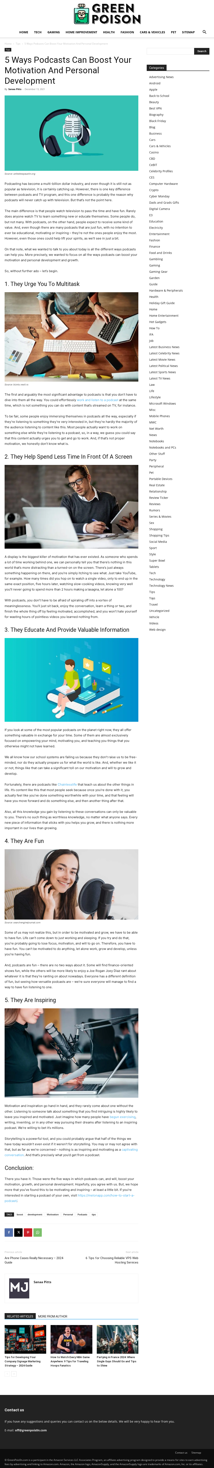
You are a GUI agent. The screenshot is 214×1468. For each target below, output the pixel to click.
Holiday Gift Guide (162, 303)
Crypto (153, 190)
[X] (18, 1232)
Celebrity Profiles (161, 171)
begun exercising (122, 1117)
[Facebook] (9, 1232)
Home (23, 32)
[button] (204, 33)
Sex (151, 523)
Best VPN (155, 108)
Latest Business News (164, 347)
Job (151, 341)
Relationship (158, 491)
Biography (156, 115)
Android (154, 83)
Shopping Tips (159, 535)
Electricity (156, 228)
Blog (152, 127)
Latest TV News (159, 378)
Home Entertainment (163, 316)
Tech (38, 32)
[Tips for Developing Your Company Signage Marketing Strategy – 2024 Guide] (25, 1339)
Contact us (181, 1452)
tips (94, 1214)
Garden (154, 278)
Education (156, 221)
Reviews (154, 504)
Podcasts (82, 1214)
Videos (153, 623)
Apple (153, 89)
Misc (152, 410)
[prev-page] (7, 1374)
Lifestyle (155, 397)
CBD (152, 159)
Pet (173, 32)
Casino (154, 152)
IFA (151, 334)
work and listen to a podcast (97, 400)
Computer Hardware (163, 184)
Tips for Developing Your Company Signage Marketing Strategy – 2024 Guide (23, 1361)
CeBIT (153, 165)
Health (109, 32)
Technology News (161, 586)
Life (151, 391)
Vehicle (154, 617)
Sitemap (188, 32)
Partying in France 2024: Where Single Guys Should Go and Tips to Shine (116, 1361)
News (153, 435)
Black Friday (157, 121)
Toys (152, 598)
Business (155, 133)
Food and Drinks (160, 253)
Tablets (154, 567)
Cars (152, 140)
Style (152, 554)
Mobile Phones (159, 416)
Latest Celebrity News (164, 353)
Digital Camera (159, 209)
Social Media (158, 542)
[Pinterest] (28, 1232)
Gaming (53, 32)
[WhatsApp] (37, 1232)
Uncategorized (159, 611)
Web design (157, 630)
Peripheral (156, 466)
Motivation (53, 1214)
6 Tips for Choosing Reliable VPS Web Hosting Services (112, 1260)
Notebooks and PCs (162, 447)
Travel (153, 604)
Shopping (156, 529)
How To (154, 328)
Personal (68, 1214)
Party (152, 460)
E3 (151, 215)
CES (151, 177)
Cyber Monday (159, 196)
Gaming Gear (158, 272)
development (35, 1214)
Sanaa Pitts (14, 89)
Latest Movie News (162, 360)
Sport (153, 548)
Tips (18, 43)
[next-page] (14, 1374)
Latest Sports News (162, 372)
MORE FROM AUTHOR (52, 1316)
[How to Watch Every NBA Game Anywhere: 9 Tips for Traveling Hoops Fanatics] (71, 1339)
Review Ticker (158, 498)
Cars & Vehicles (152, 32)
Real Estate (157, 485)
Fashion (127, 32)
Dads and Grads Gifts (164, 203)
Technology (157, 579)
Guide (153, 284)
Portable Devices (160, 479)
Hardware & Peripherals (166, 290)
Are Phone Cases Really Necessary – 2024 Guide (34, 1260)
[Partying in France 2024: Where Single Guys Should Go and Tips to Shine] (117, 1339)
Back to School (159, 96)
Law (152, 385)
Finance (154, 246)
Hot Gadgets (157, 322)
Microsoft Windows (162, 403)
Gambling (156, 259)
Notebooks (156, 441)
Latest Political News (163, 366)
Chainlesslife (67, 784)
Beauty (154, 102)
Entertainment (159, 234)
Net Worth (156, 429)
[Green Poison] (107, 14)
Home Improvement (81, 32)
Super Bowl (157, 560)
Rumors (154, 510)
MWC (153, 422)
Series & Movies (160, 516)
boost (20, 1214)
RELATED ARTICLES (20, 1316)
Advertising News (161, 77)
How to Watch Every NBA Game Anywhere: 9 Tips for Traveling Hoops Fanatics (70, 1361)
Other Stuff (157, 454)
